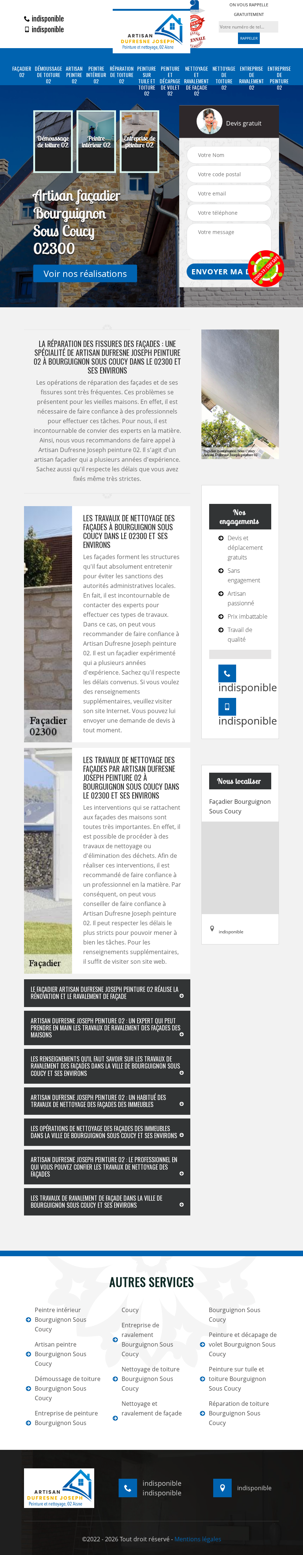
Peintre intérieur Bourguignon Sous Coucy (60, 1319)
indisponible (47, 18)
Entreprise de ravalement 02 (251, 78)
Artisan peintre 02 (74, 75)
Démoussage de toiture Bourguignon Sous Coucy (68, 1388)
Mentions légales (197, 1539)
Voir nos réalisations (85, 273)
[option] (53, 141)
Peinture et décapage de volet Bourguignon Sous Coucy (243, 1344)
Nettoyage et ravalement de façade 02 (196, 81)
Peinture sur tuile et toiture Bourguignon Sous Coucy (237, 1378)
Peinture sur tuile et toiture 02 (146, 81)
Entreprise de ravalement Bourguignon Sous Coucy (147, 1339)
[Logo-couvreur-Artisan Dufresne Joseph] (151, 31)
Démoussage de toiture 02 (48, 75)
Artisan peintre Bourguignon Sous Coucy (60, 1354)
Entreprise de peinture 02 (279, 78)
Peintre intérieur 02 (96, 75)
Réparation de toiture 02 (121, 75)
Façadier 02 (21, 72)
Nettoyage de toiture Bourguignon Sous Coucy (151, 1378)
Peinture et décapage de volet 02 (170, 81)
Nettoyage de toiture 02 (223, 78)
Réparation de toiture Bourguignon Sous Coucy (239, 1413)
